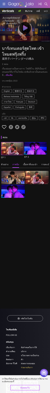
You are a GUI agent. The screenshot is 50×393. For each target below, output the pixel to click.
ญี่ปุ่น (34, 118)
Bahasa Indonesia (11, 96)
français (19, 102)
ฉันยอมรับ (25, 387)
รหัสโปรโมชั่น (27, 318)
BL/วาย (28, 11)
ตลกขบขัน (22, 118)
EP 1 (3, 157)
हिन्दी (30, 107)
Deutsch (31, 102)
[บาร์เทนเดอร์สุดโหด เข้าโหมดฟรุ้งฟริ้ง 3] (13, 191)
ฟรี (19, 11)
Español (7, 107)
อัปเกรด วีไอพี (11, 363)
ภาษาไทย (7, 102)
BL (12, 118)
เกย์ (38, 11)
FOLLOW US (11, 335)
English (7, 91)
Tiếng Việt (28, 96)
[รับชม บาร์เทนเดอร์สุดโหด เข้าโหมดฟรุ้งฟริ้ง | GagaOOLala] (20, 4)
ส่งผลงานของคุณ (28, 363)
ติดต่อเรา (9, 359)
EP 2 (26, 157)
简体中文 (30, 91)
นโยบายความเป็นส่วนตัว (30, 357)
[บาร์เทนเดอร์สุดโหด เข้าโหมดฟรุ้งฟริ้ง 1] (13, 177)
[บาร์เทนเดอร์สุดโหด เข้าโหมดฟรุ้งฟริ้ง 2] (37, 177)
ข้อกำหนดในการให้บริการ (29, 349)
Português (19, 107)
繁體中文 (18, 91)
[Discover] (40, 4)
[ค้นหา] (46, 4)
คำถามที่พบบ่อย (10, 353)
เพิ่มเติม (9, 75)
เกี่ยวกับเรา (10, 347)
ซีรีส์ (42, 118)
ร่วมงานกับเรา (27, 367)
